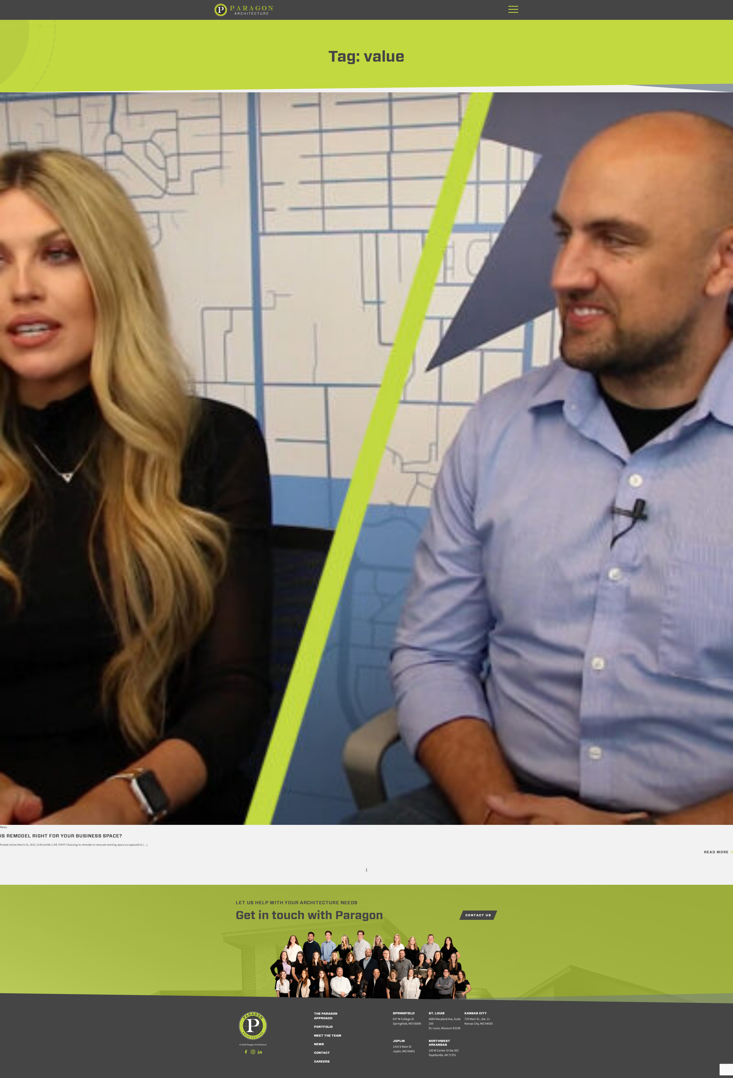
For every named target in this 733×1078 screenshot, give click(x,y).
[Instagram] (253, 1052)
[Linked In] (260, 1052)
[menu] (513, 9)
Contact (322, 1052)
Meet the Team (327, 1035)
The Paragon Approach (325, 1016)
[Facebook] (246, 1052)
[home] (244, 10)
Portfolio (323, 1026)
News (319, 1044)
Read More (717, 852)
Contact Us (478, 915)
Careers (322, 1061)
